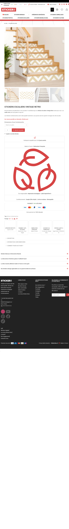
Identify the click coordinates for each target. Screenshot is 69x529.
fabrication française (34, 228)
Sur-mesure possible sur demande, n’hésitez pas (16, 119)
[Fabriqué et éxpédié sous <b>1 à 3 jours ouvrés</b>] (35, 138)
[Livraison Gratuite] (10, 224)
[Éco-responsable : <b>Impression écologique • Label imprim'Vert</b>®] (34, 170)
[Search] (52, 10)
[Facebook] (8, 316)
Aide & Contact (52, 4)
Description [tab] (10, 238)
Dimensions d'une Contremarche (14, 122)
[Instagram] (3, 311)
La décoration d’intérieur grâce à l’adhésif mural (14, 258)
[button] (57, 9)
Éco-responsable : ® (34, 193)
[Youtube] (8, 311)
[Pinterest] (3, 316)
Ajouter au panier (19, 130)
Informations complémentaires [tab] (16, 242)
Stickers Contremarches (12, 216)
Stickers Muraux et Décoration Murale (11, 253)
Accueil (6, 23)
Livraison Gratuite (10, 228)
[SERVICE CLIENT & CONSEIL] (58, 224)
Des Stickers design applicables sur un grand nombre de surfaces (18, 268)
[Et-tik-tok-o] (3, 321)
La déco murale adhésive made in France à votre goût (15, 263)
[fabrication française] (34, 224)
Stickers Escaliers (12, 23)
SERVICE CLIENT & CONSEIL (58, 228)
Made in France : (35, 146)
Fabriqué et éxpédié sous (35, 140)
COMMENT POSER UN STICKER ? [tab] (15, 245)
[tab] (34, 238)
